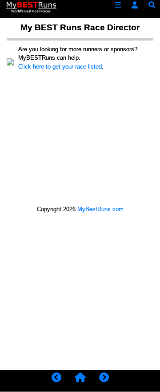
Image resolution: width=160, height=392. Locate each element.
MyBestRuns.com (100, 209)
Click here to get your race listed (60, 66)
